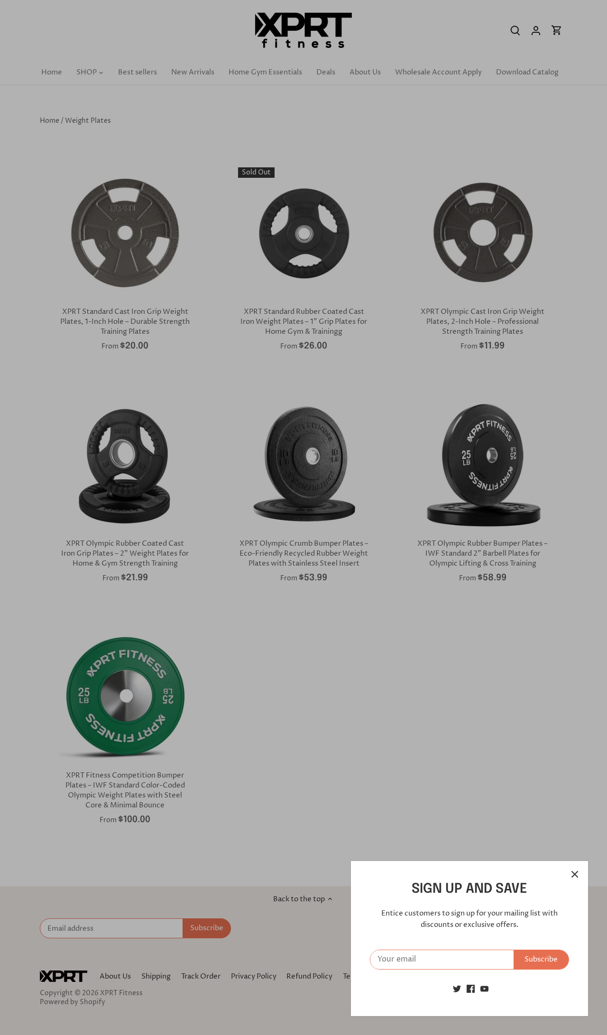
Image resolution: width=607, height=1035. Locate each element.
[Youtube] (484, 989)
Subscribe (541, 959)
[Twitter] (457, 989)
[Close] (574, 874)
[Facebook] (471, 989)
